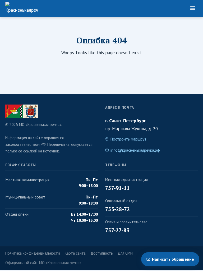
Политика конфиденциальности (32, 253)
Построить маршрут (128, 139)
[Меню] (193, 8)
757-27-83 (117, 230)
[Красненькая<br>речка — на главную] (21, 8)
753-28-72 (117, 209)
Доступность (101, 253)
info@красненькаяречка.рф (135, 150)
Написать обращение (173, 259)
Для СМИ (125, 253)
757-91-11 (117, 188)
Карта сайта (75, 253)
